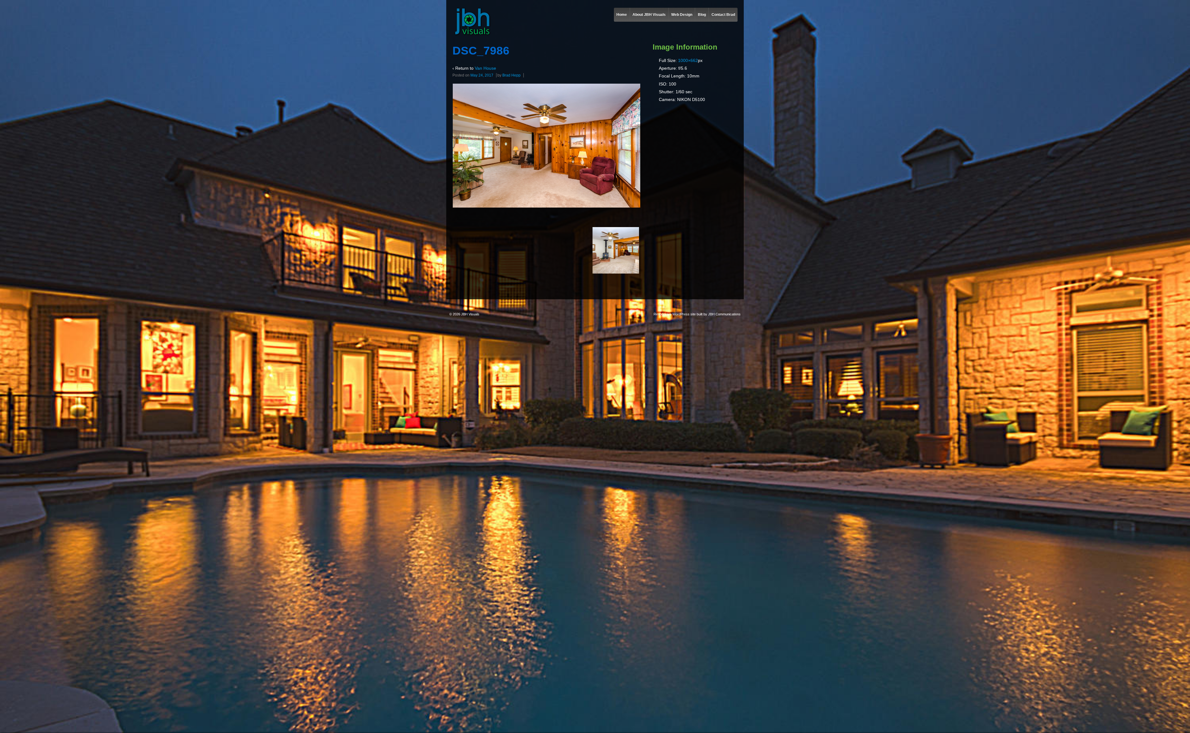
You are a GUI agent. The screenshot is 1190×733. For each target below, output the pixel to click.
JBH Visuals (469, 314)
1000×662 (688, 60)
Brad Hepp (511, 75)
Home (621, 14)
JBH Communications (724, 314)
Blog (702, 14)
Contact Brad (723, 14)
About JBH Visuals (649, 14)
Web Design (681, 14)
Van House (485, 68)
